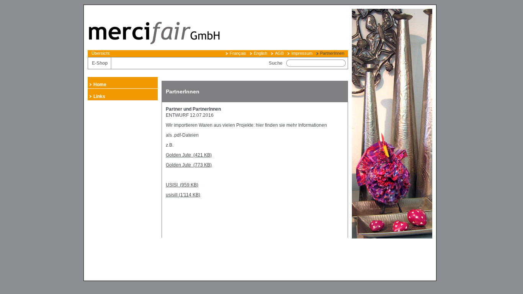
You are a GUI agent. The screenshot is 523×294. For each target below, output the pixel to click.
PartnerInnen (332, 53)
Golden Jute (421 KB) (189, 155)
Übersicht (101, 53)
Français (238, 53)
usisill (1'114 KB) (183, 195)
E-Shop (100, 63)
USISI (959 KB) (182, 185)
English (260, 53)
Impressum (301, 53)
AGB (279, 53)
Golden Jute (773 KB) (189, 165)
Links (99, 96)
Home (99, 84)
